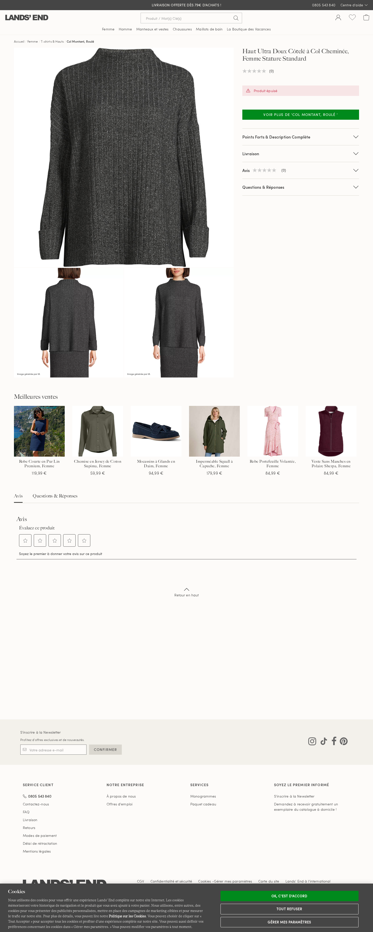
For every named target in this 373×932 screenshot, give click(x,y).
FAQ (26, 811)
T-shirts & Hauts (52, 41)
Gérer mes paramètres (289, 922)
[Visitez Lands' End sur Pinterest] (342, 742)
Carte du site (268, 881)
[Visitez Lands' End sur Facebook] (332, 742)
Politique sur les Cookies (127, 916)
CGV (140, 881)
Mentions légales (37, 851)
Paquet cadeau (203, 804)
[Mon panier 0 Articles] (366, 18)
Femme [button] (108, 29)
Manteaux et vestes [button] (152, 29)
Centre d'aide (352, 5)
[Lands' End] (26, 18)
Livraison (250, 154)
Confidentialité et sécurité (171, 881)
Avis (18, 496)
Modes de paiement (40, 835)
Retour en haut (186, 595)
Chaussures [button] (182, 29)
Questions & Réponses (263, 187)
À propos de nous (121, 796)
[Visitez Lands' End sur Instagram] (312, 742)
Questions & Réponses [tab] (55, 496)
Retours (29, 827)
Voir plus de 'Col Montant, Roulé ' (300, 114)
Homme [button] (125, 29)
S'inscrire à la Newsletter (40, 732)
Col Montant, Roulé (80, 41)
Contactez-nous (36, 804)
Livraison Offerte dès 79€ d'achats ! (186, 5)
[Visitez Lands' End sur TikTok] (322, 742)
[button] (25, 540)
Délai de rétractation (40, 843)
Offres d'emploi (119, 804)
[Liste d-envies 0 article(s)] (352, 18)
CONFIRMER (105, 749)
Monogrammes (203, 796)
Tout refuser (289, 909)
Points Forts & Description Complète (276, 137)
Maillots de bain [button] (209, 29)
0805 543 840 (323, 5)
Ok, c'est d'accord (290, 895)
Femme (32, 41)
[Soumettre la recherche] (236, 18)
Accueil (19, 41)
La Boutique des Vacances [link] (248, 29)
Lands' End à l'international (308, 881)
